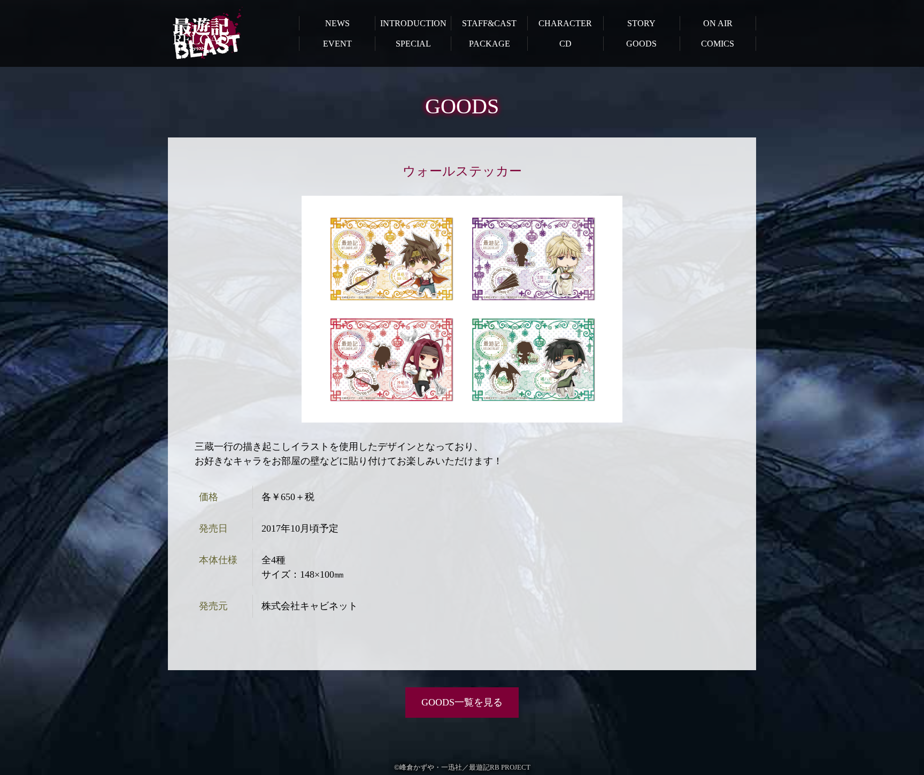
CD (565, 43)
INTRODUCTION (413, 23)
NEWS (337, 23)
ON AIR (718, 23)
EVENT (337, 43)
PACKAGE (489, 43)
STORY (641, 23)
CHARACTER (565, 23)
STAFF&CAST (489, 23)
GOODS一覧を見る (462, 702)
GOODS (641, 43)
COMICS (717, 43)
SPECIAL (413, 43)
